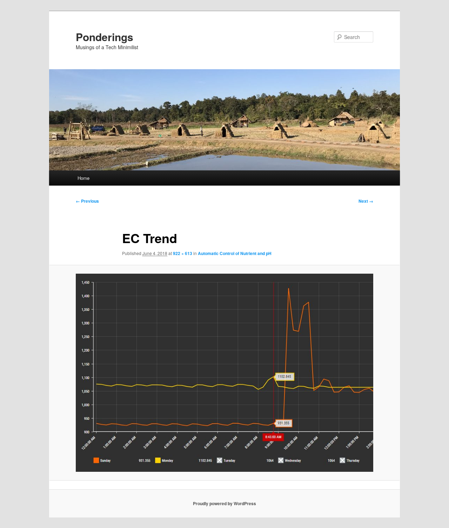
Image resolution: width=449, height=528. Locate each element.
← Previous (87, 201)
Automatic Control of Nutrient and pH (235, 253)
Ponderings (104, 36)
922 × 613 (182, 253)
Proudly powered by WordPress (224, 503)
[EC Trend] (224, 373)
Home (83, 178)
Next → (365, 201)
